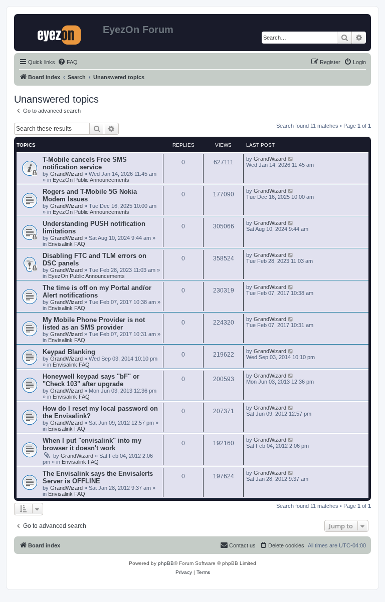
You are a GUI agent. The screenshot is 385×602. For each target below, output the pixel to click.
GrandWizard (66, 174)
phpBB (166, 563)
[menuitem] (68, 62)
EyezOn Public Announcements (91, 180)
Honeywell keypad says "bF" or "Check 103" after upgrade (91, 380)
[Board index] (60, 33)
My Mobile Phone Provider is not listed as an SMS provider (94, 323)
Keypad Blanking (69, 352)
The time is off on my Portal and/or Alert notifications (97, 291)
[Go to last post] (291, 159)
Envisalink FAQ (66, 244)
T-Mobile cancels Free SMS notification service (85, 163)
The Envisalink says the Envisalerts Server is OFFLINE (98, 477)
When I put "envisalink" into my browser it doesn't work (92, 444)
